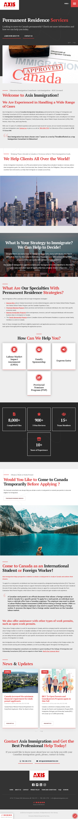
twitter (37, 784)
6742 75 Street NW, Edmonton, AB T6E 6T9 (23, 798)
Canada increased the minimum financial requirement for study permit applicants (18, 698)
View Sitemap (54, 812)
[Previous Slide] (69, 43)
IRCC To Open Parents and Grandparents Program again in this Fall (56, 698)
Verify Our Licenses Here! (51, 651)
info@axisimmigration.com (59, 798)
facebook (33, 784)
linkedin (40, 784)
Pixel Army (46, 816)
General (7, 672)
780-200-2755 (44, 128)
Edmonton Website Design (35, 816)
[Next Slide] (74, 43)
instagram (44, 784)
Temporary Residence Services (14, 498)
